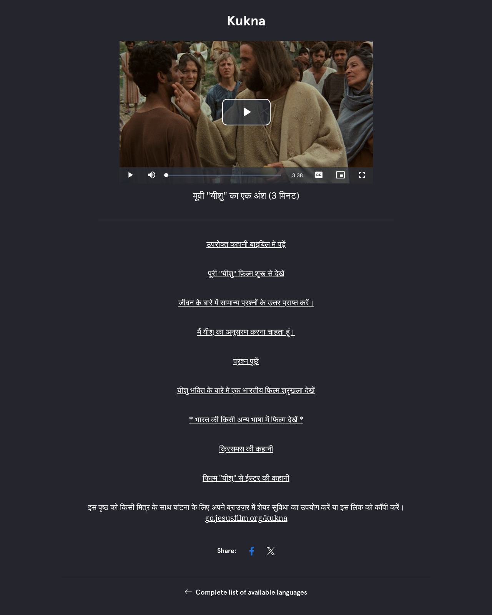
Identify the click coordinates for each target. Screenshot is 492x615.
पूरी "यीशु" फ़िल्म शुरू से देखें (246, 273)
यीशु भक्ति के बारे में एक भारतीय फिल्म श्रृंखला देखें (246, 390)
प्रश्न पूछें (246, 361)
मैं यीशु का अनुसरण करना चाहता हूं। (246, 332)
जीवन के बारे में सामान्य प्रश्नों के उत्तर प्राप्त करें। (246, 302)
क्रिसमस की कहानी (246, 448)
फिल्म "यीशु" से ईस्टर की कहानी (246, 478)
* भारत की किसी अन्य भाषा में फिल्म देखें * (246, 419)
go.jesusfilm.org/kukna (246, 518)
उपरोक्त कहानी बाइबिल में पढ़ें (246, 244)
